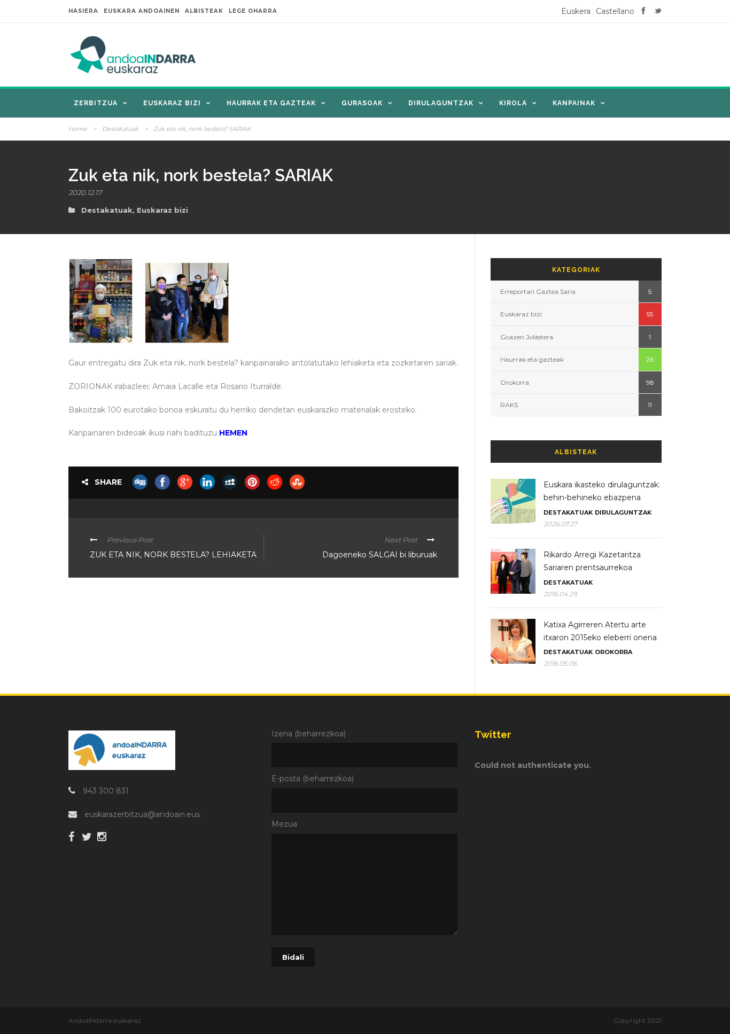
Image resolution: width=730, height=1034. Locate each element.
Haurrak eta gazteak (271, 103)
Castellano (615, 11)
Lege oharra (253, 10)
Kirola (513, 103)
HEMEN (233, 433)
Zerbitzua (96, 103)
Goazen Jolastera (526, 337)
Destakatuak (120, 129)
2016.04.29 (560, 594)
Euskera (576, 11)
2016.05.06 (560, 663)
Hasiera (83, 10)
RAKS (509, 405)
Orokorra (514, 382)
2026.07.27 (560, 524)
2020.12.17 (85, 192)
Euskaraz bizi (172, 103)
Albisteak (204, 10)
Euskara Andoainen (142, 10)
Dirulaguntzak (440, 103)
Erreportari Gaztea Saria (538, 291)
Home (77, 129)
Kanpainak (574, 103)
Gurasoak (362, 103)
